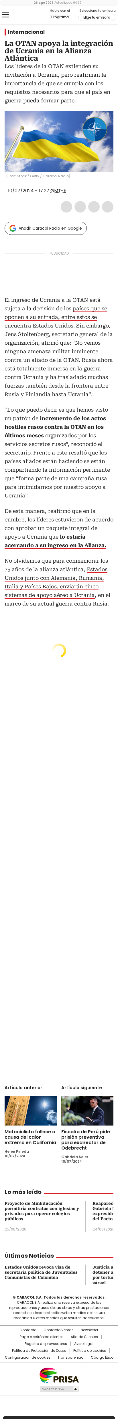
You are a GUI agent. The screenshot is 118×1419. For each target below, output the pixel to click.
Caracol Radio (28, 14)
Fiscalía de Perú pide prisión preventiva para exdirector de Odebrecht (85, 1139)
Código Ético (102, 1357)
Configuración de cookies (27, 1357)
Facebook (66, 207)
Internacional (26, 32)
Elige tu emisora (96, 17)
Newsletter (89, 1330)
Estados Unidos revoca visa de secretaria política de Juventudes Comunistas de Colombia (41, 1272)
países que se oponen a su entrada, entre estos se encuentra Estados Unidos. (56, 317)
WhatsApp (107, 207)
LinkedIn (94, 207)
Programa (60, 17)
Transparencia (71, 1357)
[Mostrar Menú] (5, 14)
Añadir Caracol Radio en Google (50, 228)
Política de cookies (89, 1350)
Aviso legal (83, 1343)
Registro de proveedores (46, 1343)
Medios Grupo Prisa (59, 1389)
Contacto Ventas (59, 1330)
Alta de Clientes (84, 1337)
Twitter (80, 207)
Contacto (27, 1330)
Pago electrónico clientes (42, 1337)
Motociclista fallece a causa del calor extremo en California (30, 1137)
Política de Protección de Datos (39, 1350)
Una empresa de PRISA (59, 1375)
